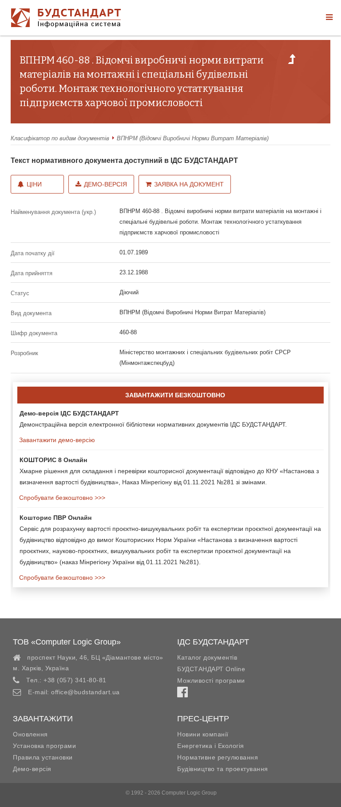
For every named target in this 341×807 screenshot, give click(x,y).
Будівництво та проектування (222, 768)
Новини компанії (203, 734)
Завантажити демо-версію (56, 439)
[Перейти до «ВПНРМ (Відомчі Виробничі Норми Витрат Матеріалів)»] (291, 61)
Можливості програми (211, 680)
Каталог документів (207, 657)
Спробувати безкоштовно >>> (61, 497)
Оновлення (30, 734)
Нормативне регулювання (217, 757)
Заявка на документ (189, 184)
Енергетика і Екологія (210, 745)
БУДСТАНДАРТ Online (211, 668)
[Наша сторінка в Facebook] (182, 694)
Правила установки (43, 757)
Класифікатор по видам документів (60, 138)
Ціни (34, 184)
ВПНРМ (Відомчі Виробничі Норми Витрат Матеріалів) (193, 138)
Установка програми (44, 745)
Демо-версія (105, 184)
